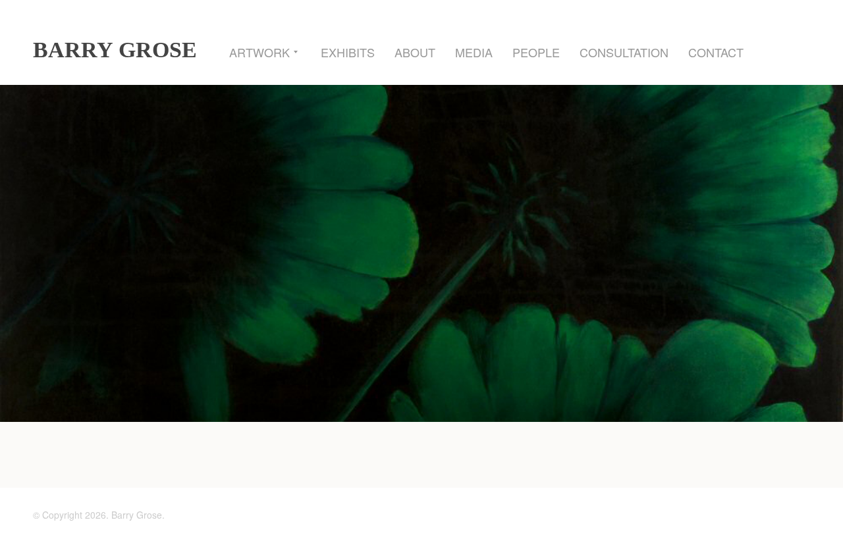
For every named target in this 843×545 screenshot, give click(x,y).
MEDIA (474, 52)
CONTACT (716, 52)
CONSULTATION (624, 52)
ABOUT (414, 52)
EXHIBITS (348, 52)
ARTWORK (259, 52)
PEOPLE (536, 52)
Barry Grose (115, 50)
